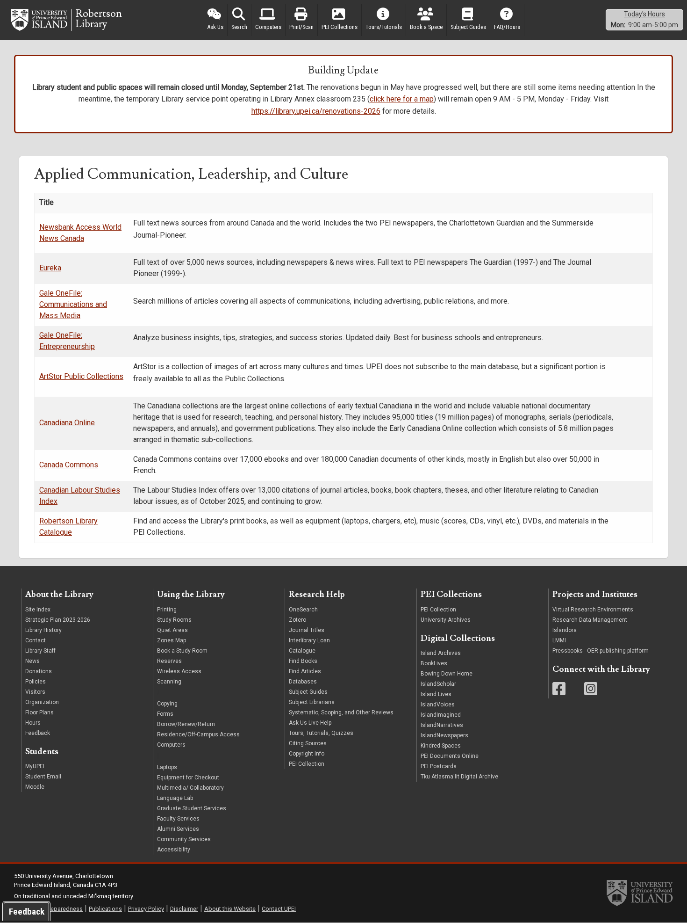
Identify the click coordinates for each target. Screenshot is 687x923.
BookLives (434, 663)
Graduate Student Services (191, 808)
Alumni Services (178, 829)
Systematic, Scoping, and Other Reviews (341, 712)
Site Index (37, 609)
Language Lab (175, 798)
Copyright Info (306, 753)
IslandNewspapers (444, 735)
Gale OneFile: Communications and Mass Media (73, 304)
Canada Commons (68, 464)
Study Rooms (174, 620)
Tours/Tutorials (383, 26)
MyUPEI (34, 766)
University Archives (446, 620)
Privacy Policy (146, 908)
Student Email (43, 776)
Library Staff (40, 650)
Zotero (297, 620)
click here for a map (402, 98)
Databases (303, 681)
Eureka (50, 267)
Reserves (169, 661)
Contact (35, 640)
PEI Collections (340, 26)
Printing (167, 609)
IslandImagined (441, 715)
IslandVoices (438, 704)
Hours (33, 723)
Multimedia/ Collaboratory (190, 788)
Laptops (167, 767)
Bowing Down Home (446, 673)
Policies (35, 681)
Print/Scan (301, 26)
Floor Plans (39, 712)
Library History (43, 630)
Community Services (184, 839)
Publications (105, 908)
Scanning (169, 681)
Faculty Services (178, 818)
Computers (268, 26)
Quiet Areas (172, 630)
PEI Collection (306, 764)
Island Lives (436, 694)
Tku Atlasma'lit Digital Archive (459, 776)
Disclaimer (184, 908)
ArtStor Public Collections (81, 376)
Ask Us (215, 26)
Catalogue (302, 650)
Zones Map (171, 640)
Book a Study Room (182, 650)
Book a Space (426, 26)
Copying (167, 703)
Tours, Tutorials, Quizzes (321, 733)
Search (239, 26)
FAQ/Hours (507, 26)
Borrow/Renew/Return (186, 724)
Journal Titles (306, 630)
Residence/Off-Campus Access (198, 734)
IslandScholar (438, 684)
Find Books (303, 661)
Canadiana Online (67, 422)
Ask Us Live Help (310, 723)
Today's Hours (644, 14)
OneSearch (303, 609)
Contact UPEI (279, 908)
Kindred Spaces (441, 745)
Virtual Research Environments (592, 609)
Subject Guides (468, 26)
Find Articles (305, 671)
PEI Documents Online (450, 756)
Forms (165, 714)
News (32, 661)
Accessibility (173, 849)
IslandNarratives (442, 725)
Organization (42, 702)
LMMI (559, 640)
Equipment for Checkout (188, 777)
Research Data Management (589, 620)
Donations (38, 671)
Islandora (564, 630)
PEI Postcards (439, 766)
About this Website (230, 908)
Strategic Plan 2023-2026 (57, 620)
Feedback (37, 733)
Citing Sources (308, 743)
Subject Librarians (312, 702)
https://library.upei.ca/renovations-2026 (315, 111)
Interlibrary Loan (309, 640)
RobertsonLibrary (98, 19)
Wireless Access (179, 671)
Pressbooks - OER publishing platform (600, 650)
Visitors (35, 692)
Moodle (34, 787)
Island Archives (441, 653)
